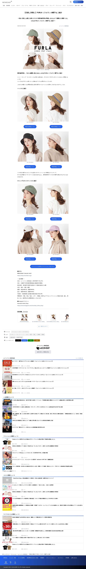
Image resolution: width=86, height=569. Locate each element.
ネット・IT (52, 5)
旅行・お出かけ (41, 5)
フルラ (27, 334)
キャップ (18, 334)
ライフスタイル (70, 5)
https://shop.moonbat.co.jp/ (24, 275)
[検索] (70, 2)
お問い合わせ (74, 557)
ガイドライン (60, 557)
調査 (82, 5)
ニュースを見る (78, 358)
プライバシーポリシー (51, 557)
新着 (4, 5)
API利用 (67, 557)
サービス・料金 (12, 557)
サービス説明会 (21, 557)
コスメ (64, 5)
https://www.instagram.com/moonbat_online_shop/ (30, 305)
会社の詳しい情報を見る (43, 352)
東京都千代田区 (19, 337)
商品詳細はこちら (30, 166)
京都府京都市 (12, 337)
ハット (23, 334)
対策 (31, 334)
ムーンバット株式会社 (64, 25)
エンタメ (13, 5)
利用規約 (42, 557)
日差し (34, 334)
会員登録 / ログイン (78, 1)
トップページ (6, 554)
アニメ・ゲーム (25, 5)
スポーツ (18, 5)
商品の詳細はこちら (30, 126)
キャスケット (12, 334)
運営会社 (5, 557)
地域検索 (8, 5)
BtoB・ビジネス (32, 5)
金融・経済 (77, 5)
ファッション (58, 5)
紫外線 (43, 334)
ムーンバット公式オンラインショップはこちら (43, 266)
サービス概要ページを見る (76, 566)
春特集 (39, 334)
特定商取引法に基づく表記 (32, 557)
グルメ (47, 5)
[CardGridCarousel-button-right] (68, 318)
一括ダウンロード (44, 326)
